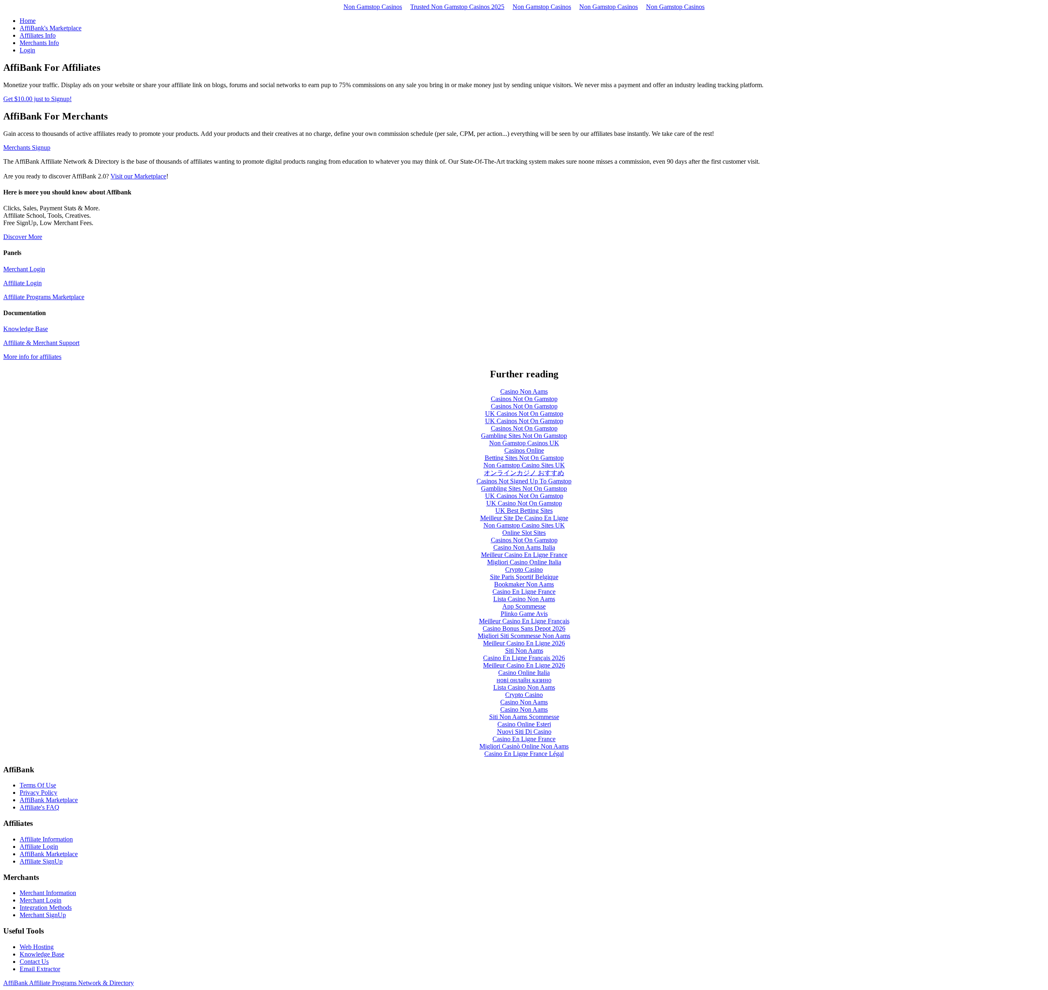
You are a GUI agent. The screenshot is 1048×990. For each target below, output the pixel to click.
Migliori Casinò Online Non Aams (524, 746)
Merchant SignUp (43, 914)
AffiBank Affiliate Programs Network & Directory (68, 982)
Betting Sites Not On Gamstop (524, 457)
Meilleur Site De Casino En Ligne (524, 517)
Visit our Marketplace (138, 176)
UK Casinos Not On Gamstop (524, 413)
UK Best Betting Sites (524, 510)
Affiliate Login (22, 283)
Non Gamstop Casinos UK (524, 443)
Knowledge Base (25, 328)
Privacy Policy (38, 792)
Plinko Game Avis (524, 613)
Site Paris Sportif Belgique (524, 576)
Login (27, 50)
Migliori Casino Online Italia (524, 562)
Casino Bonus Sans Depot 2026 (524, 628)
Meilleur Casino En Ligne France (524, 554)
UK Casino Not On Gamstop (524, 503)
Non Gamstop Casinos (372, 6)
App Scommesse (524, 606)
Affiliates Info (38, 35)
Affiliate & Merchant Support (41, 342)
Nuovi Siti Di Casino (524, 731)
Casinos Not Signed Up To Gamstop (524, 481)
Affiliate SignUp (41, 861)
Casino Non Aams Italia (524, 547)
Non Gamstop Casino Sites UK (524, 465)
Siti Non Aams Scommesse (524, 716)
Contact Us (34, 961)
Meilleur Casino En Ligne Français (524, 621)
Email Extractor (40, 968)
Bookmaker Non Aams (524, 584)
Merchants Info (39, 42)
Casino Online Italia (524, 672)
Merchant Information (48, 892)
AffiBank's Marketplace (50, 28)
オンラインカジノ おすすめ (524, 472)
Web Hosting (37, 946)
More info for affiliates (32, 356)
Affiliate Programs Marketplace (43, 296)
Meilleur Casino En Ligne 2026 (524, 643)
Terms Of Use (38, 785)
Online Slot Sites (524, 532)
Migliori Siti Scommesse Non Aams (524, 635)
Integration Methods (46, 907)
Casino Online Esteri (524, 724)
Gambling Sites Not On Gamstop (524, 435)
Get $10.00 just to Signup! (37, 98)
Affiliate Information (46, 839)
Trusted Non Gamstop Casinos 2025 (457, 6)
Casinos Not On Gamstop (524, 398)
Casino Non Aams (524, 391)
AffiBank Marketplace (49, 799)
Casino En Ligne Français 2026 (524, 657)
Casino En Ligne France (524, 591)
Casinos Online (524, 450)
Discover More (22, 236)
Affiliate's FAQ (39, 807)
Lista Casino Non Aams (524, 598)
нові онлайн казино (524, 680)
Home (28, 20)
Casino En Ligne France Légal (524, 753)
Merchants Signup (26, 147)
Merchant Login (24, 269)
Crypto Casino (524, 569)
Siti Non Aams (524, 650)
